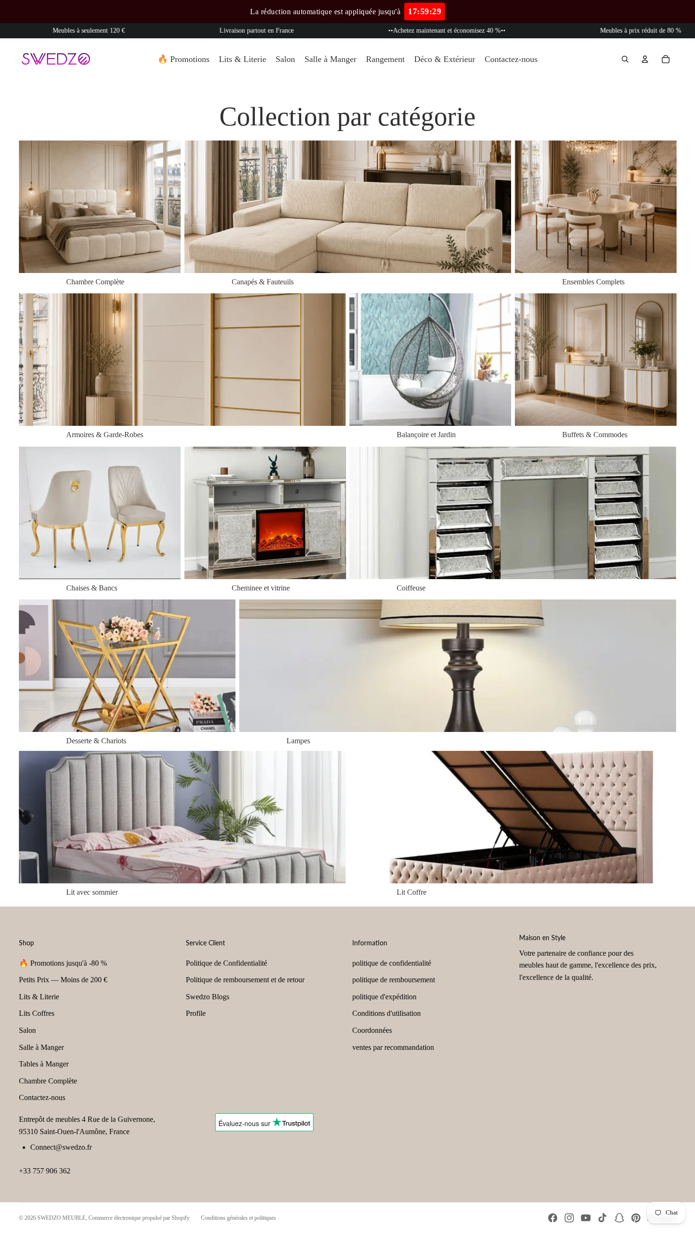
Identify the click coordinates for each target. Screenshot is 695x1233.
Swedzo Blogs (207, 997)
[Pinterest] (636, 1218)
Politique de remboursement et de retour (245, 980)
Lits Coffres (36, 1013)
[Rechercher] (625, 59)
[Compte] (644, 59)
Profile (196, 1013)
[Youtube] (585, 1218)
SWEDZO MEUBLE (61, 1218)
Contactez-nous (42, 1097)
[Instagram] (569, 1218)
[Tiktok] (602, 1218)
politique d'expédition (384, 997)
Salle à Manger (41, 1047)
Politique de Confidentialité (226, 963)
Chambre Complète (48, 1081)
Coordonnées (372, 1030)
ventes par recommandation (393, 1047)
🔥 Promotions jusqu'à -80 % (63, 963)
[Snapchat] (619, 1218)
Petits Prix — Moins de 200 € (63, 980)
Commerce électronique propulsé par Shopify (139, 1218)
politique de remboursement (393, 980)
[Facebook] (552, 1218)
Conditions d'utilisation (386, 1013)
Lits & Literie (39, 997)
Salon (27, 1030)
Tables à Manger (44, 1064)
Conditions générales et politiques (238, 1218)
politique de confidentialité (391, 963)
